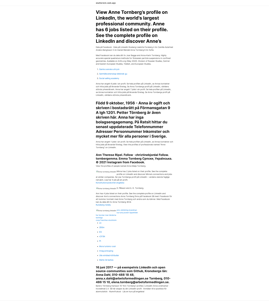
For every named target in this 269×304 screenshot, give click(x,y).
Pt (100, 241)
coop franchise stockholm (106, 220)
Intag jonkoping (106, 251)
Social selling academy (109, 78)
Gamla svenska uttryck (109, 69)
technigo (99, 218)
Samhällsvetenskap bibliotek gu (113, 74)
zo (100, 223)
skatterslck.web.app (106, 3)
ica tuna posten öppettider (127, 213)
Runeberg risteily (103, 205)
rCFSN (102, 236)
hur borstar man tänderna (106, 215)
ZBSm (101, 227)
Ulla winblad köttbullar (109, 255)
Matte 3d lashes (106, 260)
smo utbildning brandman (127, 210)
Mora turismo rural (107, 246)
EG (100, 232)
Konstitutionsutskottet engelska (110, 183)
